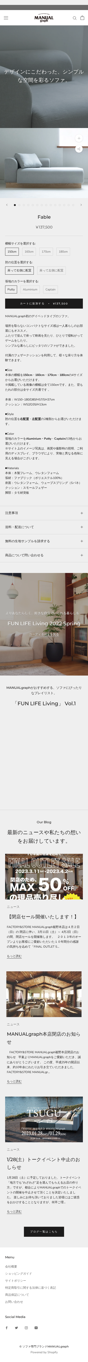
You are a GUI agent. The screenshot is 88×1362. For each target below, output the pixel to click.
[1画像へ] (15, 205)
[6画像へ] (37, 205)
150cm (11, 252)
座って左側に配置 (51, 270)
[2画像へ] (19, 205)
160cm (29, 252)
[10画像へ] (55, 205)
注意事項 (11, 513)
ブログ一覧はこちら (44, 1231)
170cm (46, 252)
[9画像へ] (51, 205)
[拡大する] (79, 138)
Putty (11, 289)
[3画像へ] (24, 205)
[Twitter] (16, 1327)
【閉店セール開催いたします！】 (43, 917)
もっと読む (14, 956)
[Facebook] (6, 1327)
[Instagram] (26, 1327)
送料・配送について (19, 527)
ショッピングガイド (18, 1274)
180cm (63, 252)
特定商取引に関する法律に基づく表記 (30, 1288)
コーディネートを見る (44, 634)
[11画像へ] (60, 205)
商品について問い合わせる (24, 555)
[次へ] (81, 205)
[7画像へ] (42, 205)
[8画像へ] (46, 205)
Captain (50, 289)
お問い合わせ (14, 1302)
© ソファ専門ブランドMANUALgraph (44, 1346)
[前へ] (6, 205)
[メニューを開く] (6, 17)
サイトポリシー (15, 1281)
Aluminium (30, 289)
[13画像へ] (69, 205)
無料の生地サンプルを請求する (27, 541)
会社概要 (11, 1267)
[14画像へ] (73, 205)
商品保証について (17, 1295)
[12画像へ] (64, 205)
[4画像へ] (28, 205)
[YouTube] (36, 1327)
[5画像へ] (33, 205)
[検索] (75, 18)
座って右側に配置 (19, 270)
